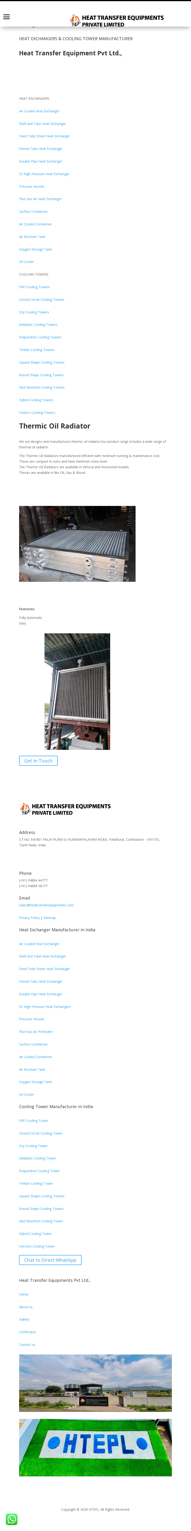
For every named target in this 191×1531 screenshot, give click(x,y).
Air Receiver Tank (32, 236)
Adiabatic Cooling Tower (37, 1158)
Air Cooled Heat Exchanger (39, 111)
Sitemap (49, 917)
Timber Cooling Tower (36, 1183)
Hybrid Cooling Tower (35, 1233)
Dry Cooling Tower (33, 1146)
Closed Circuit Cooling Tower (41, 1133)
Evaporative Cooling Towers (40, 337)
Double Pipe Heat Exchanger (40, 161)
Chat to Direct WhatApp (50, 1260)
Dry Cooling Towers (34, 312)
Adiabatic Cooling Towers (38, 324)
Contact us (27, 1344)
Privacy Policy (29, 917)
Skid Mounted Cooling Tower (41, 1221)
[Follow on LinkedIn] (51, 858)
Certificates (27, 1332)
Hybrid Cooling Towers (36, 400)
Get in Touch (38, 761)
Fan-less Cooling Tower (37, 1246)
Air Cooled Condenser (35, 224)
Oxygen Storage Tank (35, 249)
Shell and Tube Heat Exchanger (42, 123)
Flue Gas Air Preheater (36, 1031)
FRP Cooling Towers (34, 287)
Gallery (24, 1319)
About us (26, 1307)
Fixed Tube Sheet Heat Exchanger (44, 136)
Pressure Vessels (31, 186)
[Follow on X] (32, 858)
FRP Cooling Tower (33, 1120)
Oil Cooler (26, 261)
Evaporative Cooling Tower (39, 1171)
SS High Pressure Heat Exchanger (44, 174)
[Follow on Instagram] (60, 858)
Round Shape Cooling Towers (41, 375)
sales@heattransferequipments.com (46, 905)
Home (23, 1294)
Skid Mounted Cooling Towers (42, 387)
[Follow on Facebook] (23, 858)
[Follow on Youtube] (78, 858)
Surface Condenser (33, 211)
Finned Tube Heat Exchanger (40, 148)
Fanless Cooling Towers (37, 412)
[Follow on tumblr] (69, 858)
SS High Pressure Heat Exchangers (45, 1006)
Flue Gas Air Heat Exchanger (40, 199)
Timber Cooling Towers (37, 349)
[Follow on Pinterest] (41, 858)
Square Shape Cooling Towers (42, 362)
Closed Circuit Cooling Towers (41, 299)
